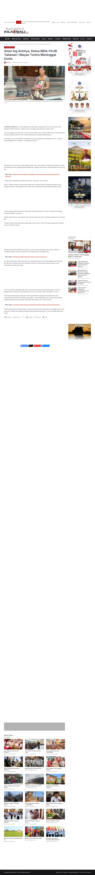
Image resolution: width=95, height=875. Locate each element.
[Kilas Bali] (16, 30)
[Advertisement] (47, 10)
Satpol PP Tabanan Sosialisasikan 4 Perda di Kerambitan (84, 282)
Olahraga (57, 39)
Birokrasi (26, 39)
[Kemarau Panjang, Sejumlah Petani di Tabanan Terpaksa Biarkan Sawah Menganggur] (13, 831)
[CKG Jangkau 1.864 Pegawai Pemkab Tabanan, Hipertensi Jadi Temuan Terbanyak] (55, 761)
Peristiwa (75, 39)
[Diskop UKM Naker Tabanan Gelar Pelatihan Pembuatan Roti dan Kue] (34, 814)
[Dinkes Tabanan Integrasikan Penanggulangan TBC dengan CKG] (72, 290)
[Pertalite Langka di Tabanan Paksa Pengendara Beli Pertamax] (13, 796)
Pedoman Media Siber (72, 22)
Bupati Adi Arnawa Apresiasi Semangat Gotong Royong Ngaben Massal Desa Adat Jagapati (84, 273)
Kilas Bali (9, 62)
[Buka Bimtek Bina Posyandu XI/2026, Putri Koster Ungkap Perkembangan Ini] (13, 814)
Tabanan (11, 44)
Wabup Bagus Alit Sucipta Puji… (33, 768)
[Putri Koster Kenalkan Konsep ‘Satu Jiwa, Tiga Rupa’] (34, 744)
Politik (82, 39)
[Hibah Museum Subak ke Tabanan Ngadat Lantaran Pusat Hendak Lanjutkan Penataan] (55, 779)
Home (8, 39)
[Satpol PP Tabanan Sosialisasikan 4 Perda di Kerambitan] (72, 282)
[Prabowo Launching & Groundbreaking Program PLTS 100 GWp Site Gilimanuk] (55, 831)
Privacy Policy (82, 22)
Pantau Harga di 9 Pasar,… (53, 820)
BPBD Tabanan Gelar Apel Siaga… (34, 838)
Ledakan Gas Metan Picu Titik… (33, 785)
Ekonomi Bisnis (35, 39)
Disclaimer (63, 22)
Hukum (44, 39)
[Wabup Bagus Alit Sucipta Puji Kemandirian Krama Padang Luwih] (34, 761)
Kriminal (50, 39)
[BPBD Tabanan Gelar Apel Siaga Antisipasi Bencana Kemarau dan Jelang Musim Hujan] (34, 831)
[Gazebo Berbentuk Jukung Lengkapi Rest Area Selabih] (34, 796)
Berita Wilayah (16, 39)
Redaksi (53, 22)
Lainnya (89, 39)
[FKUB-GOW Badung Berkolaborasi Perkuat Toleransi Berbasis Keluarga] (72, 264)
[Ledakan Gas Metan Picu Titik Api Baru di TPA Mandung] (34, 779)
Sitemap (88, 22)
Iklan (58, 22)
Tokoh (12, 47)
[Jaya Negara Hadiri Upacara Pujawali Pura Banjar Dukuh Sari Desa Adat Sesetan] (13, 744)
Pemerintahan (66, 39)
